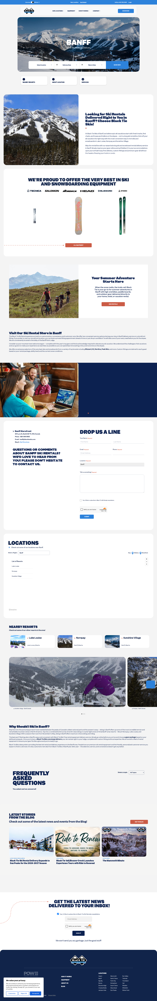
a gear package (130, 737)
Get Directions (24, 442)
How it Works (66, 977)
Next (146, 216)
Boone (100, 983)
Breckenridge (102, 985)
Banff (100, 978)
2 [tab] (83, 713)
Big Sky (100, 981)
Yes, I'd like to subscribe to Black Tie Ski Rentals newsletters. (98, 500)
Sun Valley (125, 976)
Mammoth (113, 976)
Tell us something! (88, 472)
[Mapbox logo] (13, 610)
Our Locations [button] (57, 11)
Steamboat (113, 988)
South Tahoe (114, 985)
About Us (64, 983)
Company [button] (96, 11)
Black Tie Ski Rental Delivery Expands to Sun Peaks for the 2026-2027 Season (30, 862)
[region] (24, 987)
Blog (63, 986)
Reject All (24, 993)
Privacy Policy (52, 995)
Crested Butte (102, 988)
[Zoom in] (146, 559)
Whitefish (125, 988)
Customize (11, 993)
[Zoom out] (146, 561)
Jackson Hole (102, 990)
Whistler (124, 985)
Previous (11, 216)
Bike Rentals (113, 304)
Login (130, 2)
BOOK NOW (125, 11)
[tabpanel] (67, 684)
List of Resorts (17, 562)
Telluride (124, 978)
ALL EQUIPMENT (78, 245)
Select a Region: (12, 553)
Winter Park (125, 990)
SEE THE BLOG (139, 822)
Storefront (145, 553)
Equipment (71, 11)
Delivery (136, 553)
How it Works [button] (83, 11)
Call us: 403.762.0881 (121, 2)
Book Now (117, 65)
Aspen (100, 976)
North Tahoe (114, 978)
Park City (113, 981)
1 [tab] (81, 713)
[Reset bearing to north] (146, 564)
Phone (117, 450)
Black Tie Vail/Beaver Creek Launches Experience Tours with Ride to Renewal (75, 862)
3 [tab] (84, 713)
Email (84, 450)
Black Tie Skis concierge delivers (49, 739)
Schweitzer (113, 983)
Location (85, 461)
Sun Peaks (113, 990)
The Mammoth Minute (113, 860)
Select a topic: (122, 773)
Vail (123, 983)
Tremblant (125, 981)
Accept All (35, 993)
